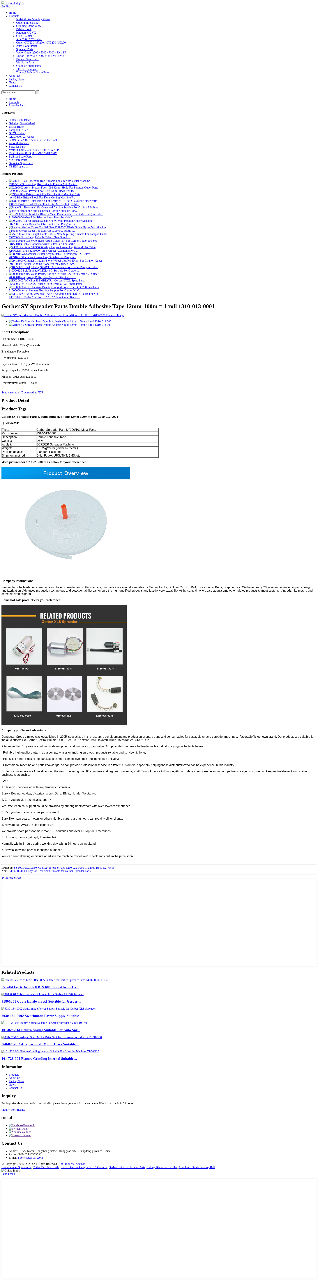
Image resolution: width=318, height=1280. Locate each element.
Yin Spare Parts (25, 62)
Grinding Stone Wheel (29, 25)
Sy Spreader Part (11, 877)
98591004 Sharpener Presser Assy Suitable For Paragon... (42, 257)
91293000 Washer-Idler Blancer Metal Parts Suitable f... (41, 217)
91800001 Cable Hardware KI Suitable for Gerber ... (41, 1001)
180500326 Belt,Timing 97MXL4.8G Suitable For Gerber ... (44, 270)
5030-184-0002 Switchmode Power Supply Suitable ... (41, 1016)
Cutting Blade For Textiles (161, 1167)
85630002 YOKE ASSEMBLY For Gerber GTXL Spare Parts (45, 283)
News (12, 82)
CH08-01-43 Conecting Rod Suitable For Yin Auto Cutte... (43, 184)
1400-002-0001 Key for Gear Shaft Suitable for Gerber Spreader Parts (50, 871)
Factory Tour (16, 79)
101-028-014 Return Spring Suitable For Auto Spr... (40, 1030)
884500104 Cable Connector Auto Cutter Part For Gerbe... (43, 244)
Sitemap (80, 1163)
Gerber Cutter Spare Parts (16, 1167)
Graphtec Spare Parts (28, 65)
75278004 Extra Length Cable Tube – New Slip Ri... (39, 237)
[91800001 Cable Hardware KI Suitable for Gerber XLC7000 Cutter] (42, 994)
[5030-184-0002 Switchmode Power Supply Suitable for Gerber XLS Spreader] (48, 1008)
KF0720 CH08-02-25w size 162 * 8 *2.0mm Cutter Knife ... (44, 297)
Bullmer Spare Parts (27, 59)
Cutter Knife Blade (27, 22)
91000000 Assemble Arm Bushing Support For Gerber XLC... (45, 290)
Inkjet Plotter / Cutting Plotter (33, 19)
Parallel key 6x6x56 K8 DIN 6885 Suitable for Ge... (40, 987)
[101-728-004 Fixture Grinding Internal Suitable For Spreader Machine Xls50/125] (50, 1051)
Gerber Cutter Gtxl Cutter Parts (127, 1167)
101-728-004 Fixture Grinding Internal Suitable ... (39, 1058)
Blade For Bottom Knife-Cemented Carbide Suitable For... (43, 210)
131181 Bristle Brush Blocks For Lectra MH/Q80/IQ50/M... (44, 204)
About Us (14, 75)
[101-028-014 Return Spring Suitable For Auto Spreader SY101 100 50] (44, 1022)
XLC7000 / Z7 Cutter (29, 39)
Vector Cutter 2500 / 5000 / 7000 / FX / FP (41, 52)
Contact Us (15, 85)
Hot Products (66, 1163)
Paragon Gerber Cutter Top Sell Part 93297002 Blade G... (42, 230)
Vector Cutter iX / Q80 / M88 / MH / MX (40, 55)
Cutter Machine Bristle (46, 1167)
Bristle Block (23, 29)
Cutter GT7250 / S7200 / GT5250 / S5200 (41, 42)
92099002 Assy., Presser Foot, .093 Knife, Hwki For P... (42, 190)
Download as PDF (32, 392)
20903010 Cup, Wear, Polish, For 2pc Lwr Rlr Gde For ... (42, 277)
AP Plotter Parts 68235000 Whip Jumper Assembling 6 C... (43, 250)
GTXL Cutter (24, 35)
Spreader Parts (24, 49)
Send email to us (11, 392)
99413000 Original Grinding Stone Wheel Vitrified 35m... (42, 263)
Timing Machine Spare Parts (32, 72)
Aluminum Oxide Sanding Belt (197, 1167)
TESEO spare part (27, 69)
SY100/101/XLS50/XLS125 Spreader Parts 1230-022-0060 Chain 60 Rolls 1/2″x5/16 (64, 867)
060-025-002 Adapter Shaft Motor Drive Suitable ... (40, 1044)
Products (14, 16)
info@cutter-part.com (30, 1157)
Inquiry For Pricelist (13, 1109)
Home (12, 12)
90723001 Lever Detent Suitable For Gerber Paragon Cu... (43, 224)
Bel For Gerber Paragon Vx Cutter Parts (84, 1167)
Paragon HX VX (26, 32)
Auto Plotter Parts (26, 45)
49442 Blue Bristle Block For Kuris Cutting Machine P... (42, 197)
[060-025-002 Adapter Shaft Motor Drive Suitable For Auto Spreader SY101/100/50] (51, 1037)
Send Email (8, 1173)
